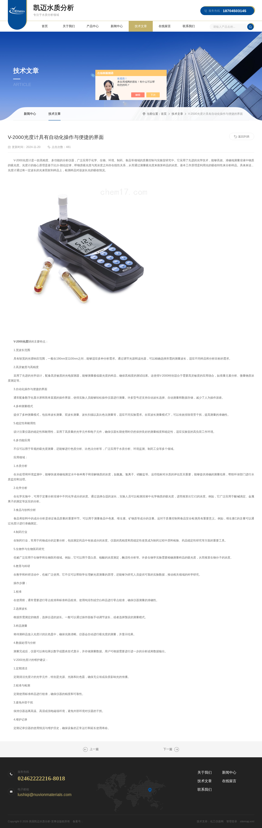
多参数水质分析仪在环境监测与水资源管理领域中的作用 (176, 749)
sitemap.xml (247, 821)
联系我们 (189, 26)
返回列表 (244, 136)
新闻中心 (117, 26)
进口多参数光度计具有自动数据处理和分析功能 (85, 749)
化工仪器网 (217, 821)
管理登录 (231, 821)
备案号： (78, 821)
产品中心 (93, 26)
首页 (45, 26)
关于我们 (69, 26)
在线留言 (165, 26)
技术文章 (141, 26)
